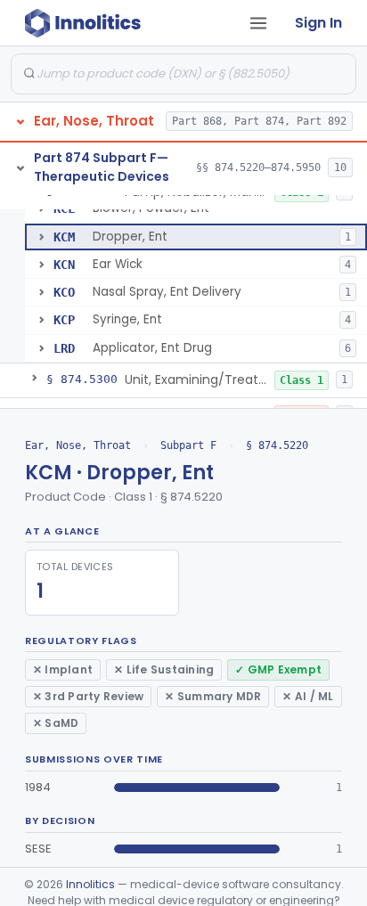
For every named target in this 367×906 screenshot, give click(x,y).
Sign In (318, 22)
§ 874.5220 (277, 445)
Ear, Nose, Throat (78, 445)
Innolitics (90, 884)
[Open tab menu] (258, 23)
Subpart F (188, 445)
